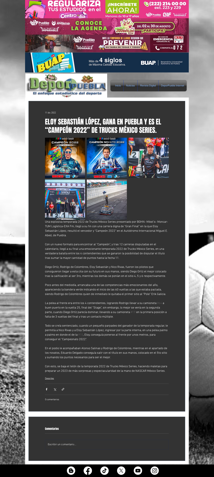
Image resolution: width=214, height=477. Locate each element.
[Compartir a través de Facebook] (46, 389)
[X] (121, 470)
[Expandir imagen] (65, 158)
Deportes (49, 378)
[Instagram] (154, 470)
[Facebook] (88, 470)
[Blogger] (71, 470)
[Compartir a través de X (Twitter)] (54, 389)
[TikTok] (104, 470)
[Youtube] (138, 470)
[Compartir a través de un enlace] (63, 389)
